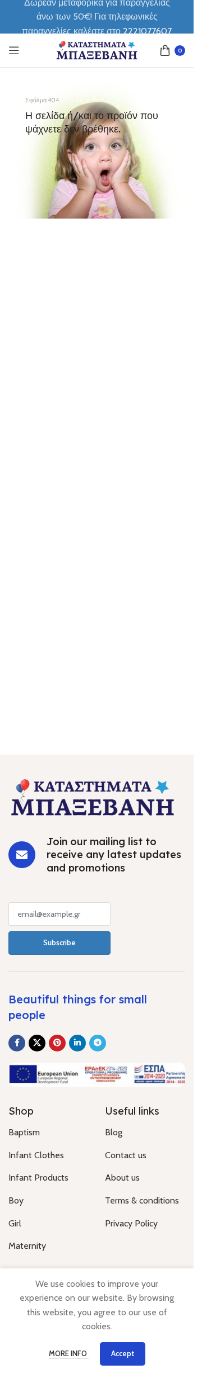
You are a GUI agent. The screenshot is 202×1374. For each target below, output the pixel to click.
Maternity (27, 1245)
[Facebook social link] (16, 1043)
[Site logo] (97, 49)
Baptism (24, 1132)
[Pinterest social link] (57, 1043)
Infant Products (38, 1177)
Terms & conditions (142, 1200)
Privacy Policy (131, 1223)
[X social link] (37, 1043)
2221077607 (147, 31)
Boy (16, 1200)
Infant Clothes (36, 1155)
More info (69, 1353)
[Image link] (92, 797)
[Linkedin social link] (77, 1043)
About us (122, 1177)
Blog (113, 1132)
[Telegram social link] (97, 1043)
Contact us (125, 1155)
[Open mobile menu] (14, 50)
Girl (14, 1223)
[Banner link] (96, 149)
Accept (122, 1353)
